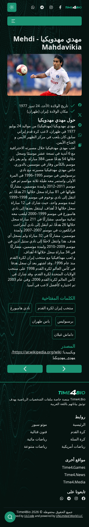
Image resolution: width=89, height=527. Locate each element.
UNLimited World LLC (69, 516)
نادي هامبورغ (20, 307)
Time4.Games (73, 467)
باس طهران (41, 321)
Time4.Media (74, 482)
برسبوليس (65, 321)
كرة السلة (77, 439)
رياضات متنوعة (35, 446)
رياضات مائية (37, 439)
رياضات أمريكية (73, 446)
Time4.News (74, 474)
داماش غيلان (63, 334)
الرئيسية (79, 424)
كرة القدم (78, 431)
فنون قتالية (38, 431)
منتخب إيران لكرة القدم (55, 307)
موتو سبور (39, 424)
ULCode (29, 516)
